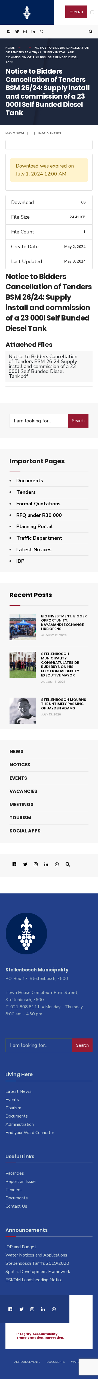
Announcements (27, 1362)
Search (78, 421)
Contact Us (16, 1206)
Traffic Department (39, 538)
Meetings (21, 804)
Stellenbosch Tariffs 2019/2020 (37, 1263)
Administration (19, 1124)
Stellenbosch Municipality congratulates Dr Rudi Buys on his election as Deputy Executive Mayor (60, 664)
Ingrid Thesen (49, 133)
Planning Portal (34, 526)
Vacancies (23, 791)
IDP (20, 561)
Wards (76, 1362)
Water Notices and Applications (36, 1255)
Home (10, 47)
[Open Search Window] (90, 32)
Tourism (20, 817)
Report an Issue (20, 1182)
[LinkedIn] (33, 32)
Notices (20, 764)
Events (18, 778)
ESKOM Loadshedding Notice (34, 1280)
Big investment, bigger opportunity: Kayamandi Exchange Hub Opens (64, 623)
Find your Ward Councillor (29, 1133)
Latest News (18, 1091)
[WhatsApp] (41, 32)
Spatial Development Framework (37, 1272)
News (16, 751)
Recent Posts (31, 594)
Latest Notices (33, 549)
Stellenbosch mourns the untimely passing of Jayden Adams (63, 704)
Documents (29, 480)
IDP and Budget (20, 1247)
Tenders (26, 492)
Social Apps (25, 831)
